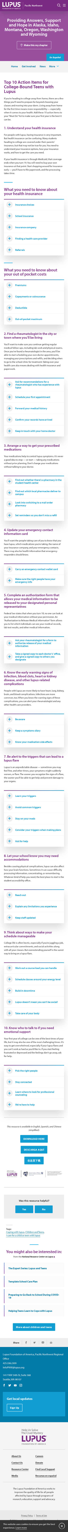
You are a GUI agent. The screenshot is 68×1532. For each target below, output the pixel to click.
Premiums (20, 285)
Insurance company (25, 227)
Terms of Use (41, 1515)
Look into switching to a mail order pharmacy (34, 504)
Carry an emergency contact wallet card (36, 569)
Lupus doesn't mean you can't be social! (36, 1002)
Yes (24, 1209)
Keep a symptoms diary (27, 730)
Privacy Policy (27, 1515)
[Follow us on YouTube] (15, 1385)
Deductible (21, 307)
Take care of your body (27, 1013)
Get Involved (29, 66)
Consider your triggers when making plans (38, 829)
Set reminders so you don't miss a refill (36, 515)
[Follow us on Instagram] (20, 1385)
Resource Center (20, 1469)
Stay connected (23, 1082)
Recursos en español (45, 1475)
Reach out (20, 895)
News (43, 66)
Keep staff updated (25, 917)
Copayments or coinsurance (30, 296)
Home (14, 66)
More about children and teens (34, 1327)
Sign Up (14, 1407)
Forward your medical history (31, 408)
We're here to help (25, 1104)
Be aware (20, 719)
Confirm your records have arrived (33, 419)
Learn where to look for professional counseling (34, 1093)
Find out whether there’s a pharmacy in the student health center (38, 481)
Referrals (20, 249)
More (52, 66)
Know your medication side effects (33, 741)
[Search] (59, 5)
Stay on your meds (25, 818)
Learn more (21, 1527)
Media (15, 1475)
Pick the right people (26, 1070)
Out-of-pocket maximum (28, 319)
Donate (39, 1462)
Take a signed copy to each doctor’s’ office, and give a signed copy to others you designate (38, 656)
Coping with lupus (15, 1232)
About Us (16, 1456)
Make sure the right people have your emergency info (35, 580)
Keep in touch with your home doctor (35, 431)
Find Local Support (45, 1469)
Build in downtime (25, 990)
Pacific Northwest (33, 5)
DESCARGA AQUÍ (34, 1149)
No (43, 1209)
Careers (39, 1456)
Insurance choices (24, 204)
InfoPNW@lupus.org (13, 1367)
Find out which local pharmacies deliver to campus (38, 493)
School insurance (24, 216)
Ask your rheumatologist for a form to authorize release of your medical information (35, 643)
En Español (55, 57)
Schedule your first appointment (32, 397)
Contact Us (17, 1462)
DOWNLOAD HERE (34, 1138)
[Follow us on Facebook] (4, 1385)
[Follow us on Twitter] (9, 1385)
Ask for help (21, 841)
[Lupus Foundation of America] (11, 5)
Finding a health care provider (31, 238)
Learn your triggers (25, 795)
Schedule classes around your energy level (38, 979)
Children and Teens (34, 1232)
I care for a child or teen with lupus (23, 1235)
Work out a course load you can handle (36, 968)
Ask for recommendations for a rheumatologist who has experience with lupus (37, 384)
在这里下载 (34, 1160)
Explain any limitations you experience (36, 906)
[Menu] (64, 5)
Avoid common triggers (28, 807)
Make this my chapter (36, 45)
